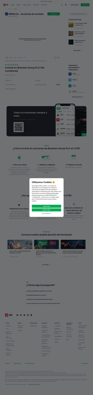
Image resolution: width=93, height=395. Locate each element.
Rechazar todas (46, 210)
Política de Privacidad (52, 193)
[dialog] (46, 197)
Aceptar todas (46, 206)
